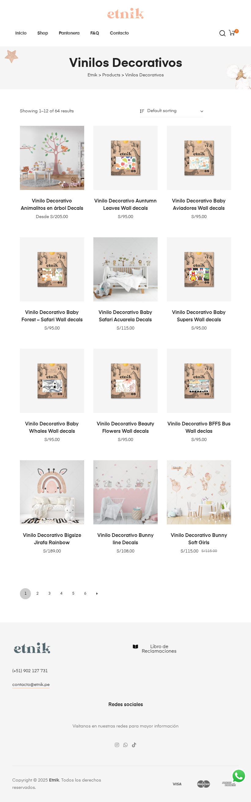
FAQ (94, 33)
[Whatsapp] (125, 744)
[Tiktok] (134, 744)
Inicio (21, 33)
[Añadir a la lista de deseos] (76, 133)
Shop (42, 33)
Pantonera (69, 33)
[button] (31, 685)
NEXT (97, 593)
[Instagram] (116, 744)
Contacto (119, 33)
